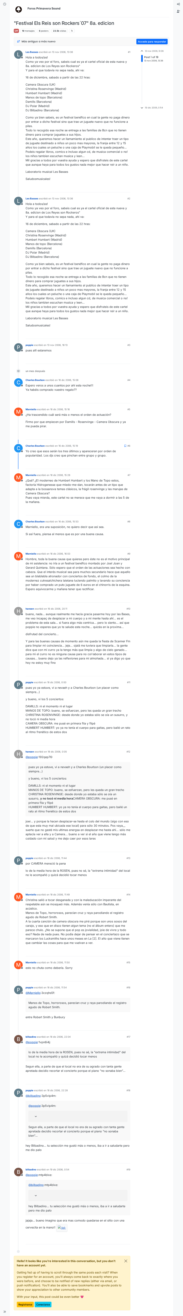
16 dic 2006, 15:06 (68, 380)
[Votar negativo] (120, 188)
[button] (4, 1312)
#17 (128, 1036)
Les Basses (32, 52)
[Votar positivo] (107, 188)
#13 (128, 858)
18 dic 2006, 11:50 (60, 962)
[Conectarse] (178, 4)
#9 (128, 553)
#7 (129, 475)
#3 (128, 345)
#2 (128, 198)
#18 (128, 1090)
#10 (128, 608)
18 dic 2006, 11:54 (57, 987)
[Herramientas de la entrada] (127, 188)
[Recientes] (4, 4)
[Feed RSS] (72, 31)
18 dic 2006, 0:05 (57, 751)
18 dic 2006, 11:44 (57, 858)
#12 (128, 751)
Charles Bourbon (35, 380)
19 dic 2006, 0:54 (59, 1169)
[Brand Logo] (20, 8)
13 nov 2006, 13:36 (62, 52)
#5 (128, 409)
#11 (128, 682)
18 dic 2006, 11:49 (60, 894)
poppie (29, 345)
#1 (129, 52)
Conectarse (43, 1304)
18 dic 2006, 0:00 (56, 682)
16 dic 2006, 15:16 (60, 409)
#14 (128, 894)
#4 (128, 380)
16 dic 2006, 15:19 (68, 445)
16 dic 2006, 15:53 (68, 521)
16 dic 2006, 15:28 (60, 475)
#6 (128, 445)
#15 (128, 962)
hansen (30, 608)
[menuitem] (178, 4)
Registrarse (25, 1304)
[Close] (126, 1261)
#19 (128, 1169)
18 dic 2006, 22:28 (57, 1090)
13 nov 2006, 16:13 (57, 345)
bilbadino (31, 1036)
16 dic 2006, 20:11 (57, 608)
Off (16, 30)
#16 (128, 987)
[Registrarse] (178, 11)
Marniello (31, 409)
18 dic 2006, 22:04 (60, 1036)
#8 (128, 521)
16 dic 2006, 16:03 (60, 553)
